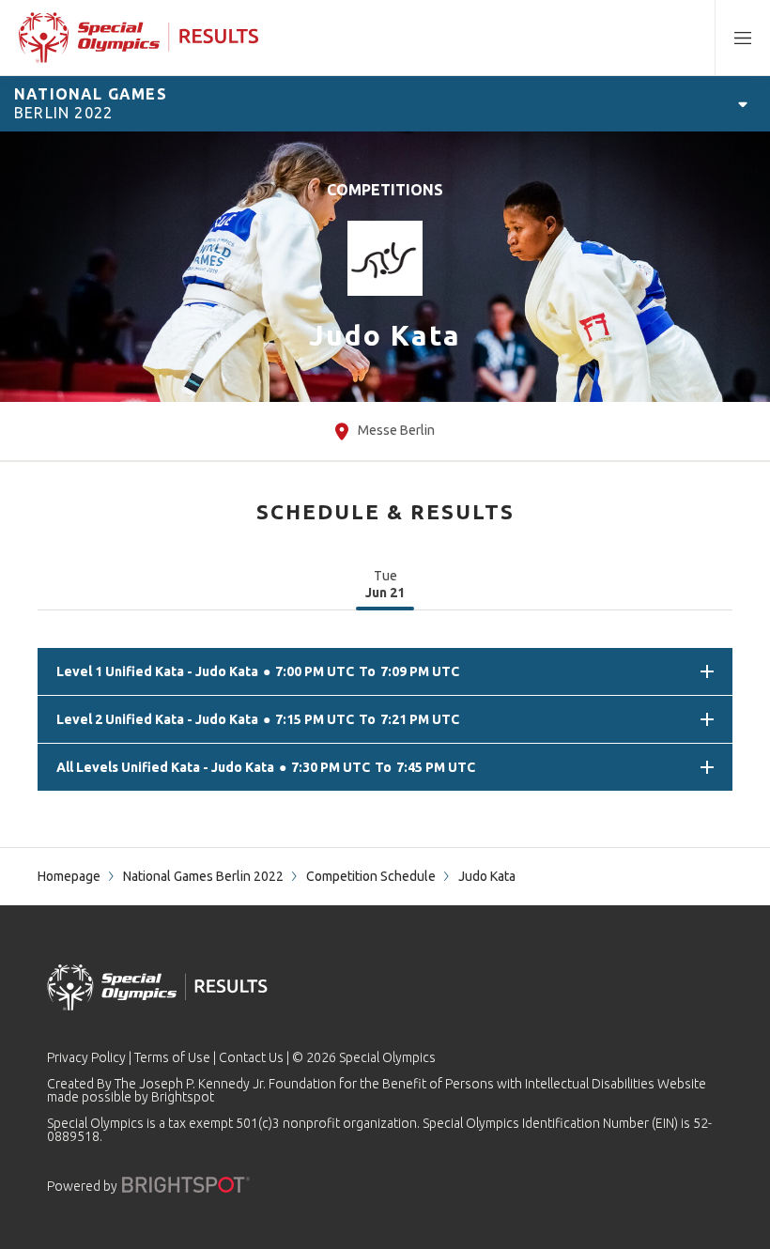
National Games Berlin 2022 (203, 876)
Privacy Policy (86, 1057)
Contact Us (251, 1057)
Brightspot (182, 1096)
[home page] (138, 37)
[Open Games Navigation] (743, 103)
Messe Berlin (396, 430)
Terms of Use (172, 1057)
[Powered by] (186, 1185)
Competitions (385, 189)
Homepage (69, 876)
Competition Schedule (371, 876)
